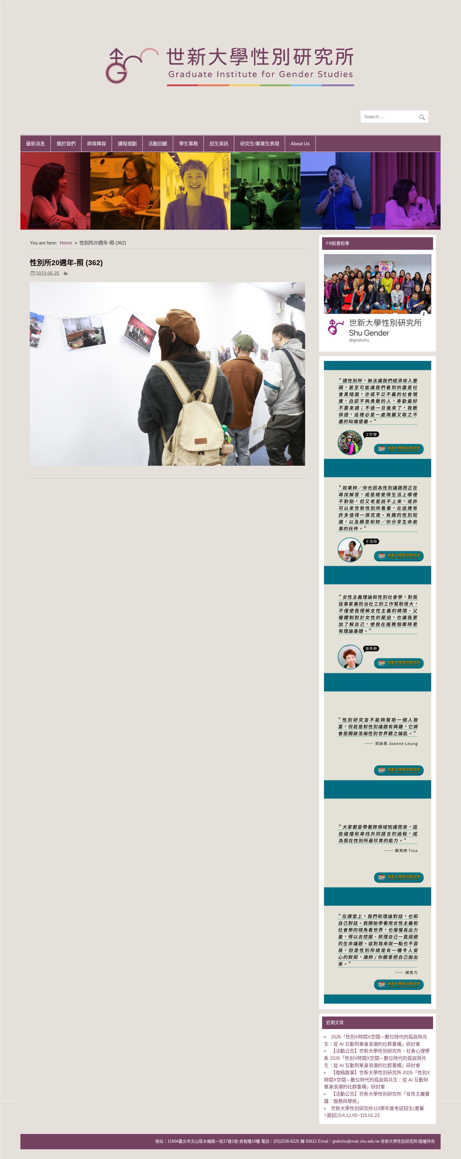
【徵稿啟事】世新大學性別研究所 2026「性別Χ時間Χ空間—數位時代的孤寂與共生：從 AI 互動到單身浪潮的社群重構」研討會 (377, 1080)
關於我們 (66, 143)
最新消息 (35, 143)
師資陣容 (96, 143)
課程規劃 (127, 143)
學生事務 (188, 143)
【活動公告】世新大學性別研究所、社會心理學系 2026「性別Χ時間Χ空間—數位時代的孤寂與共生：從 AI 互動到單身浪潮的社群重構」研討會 (376, 1058)
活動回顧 (157, 143)
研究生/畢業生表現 (259, 143)
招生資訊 (218, 143)
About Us (300, 143)
